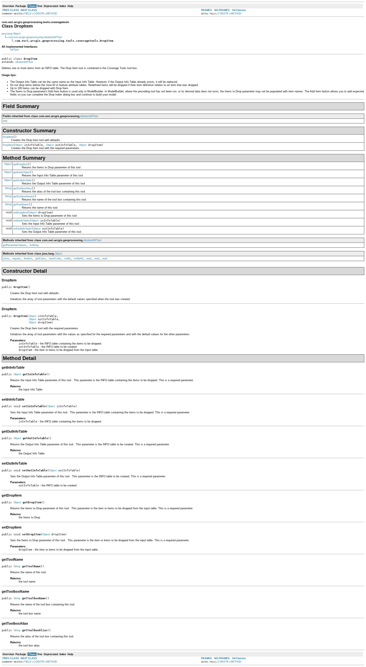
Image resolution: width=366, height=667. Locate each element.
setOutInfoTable (22, 228)
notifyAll (78, 258)
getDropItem (20, 164)
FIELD (28, 13)
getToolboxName (23, 196)
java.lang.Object (11, 33)
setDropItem (20, 212)
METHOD (51, 13)
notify (67, 258)
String (8, 188)
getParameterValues (14, 245)
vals (5, 120)
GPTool (14, 49)
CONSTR (38, 13)
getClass (40, 258)
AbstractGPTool (24, 62)
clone (6, 258)
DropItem (8, 137)
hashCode (55, 258)
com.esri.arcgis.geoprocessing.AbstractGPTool (35, 37)
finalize (28, 258)
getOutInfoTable (22, 180)
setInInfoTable (21, 220)
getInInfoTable (21, 172)
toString (34, 245)
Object (18, 145)
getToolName (21, 204)
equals (16, 258)
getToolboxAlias (22, 188)
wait (88, 258)
